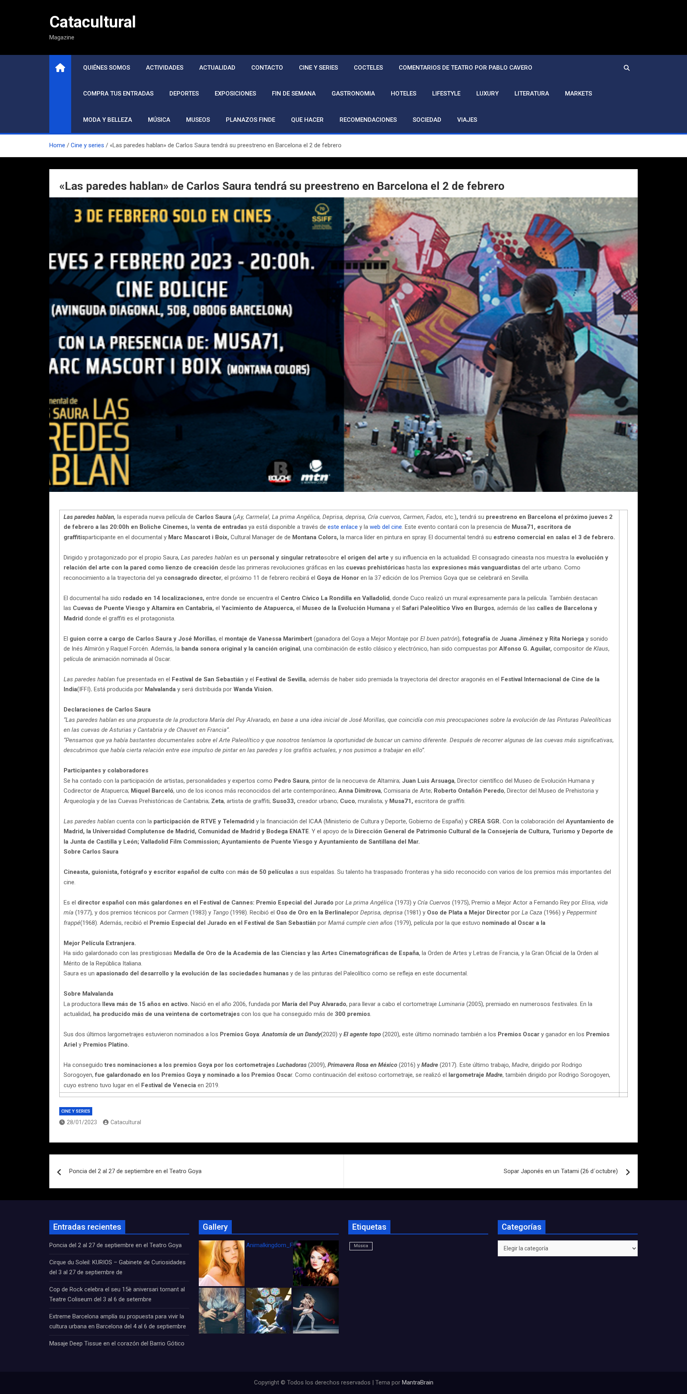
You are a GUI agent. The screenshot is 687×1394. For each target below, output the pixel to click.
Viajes (467, 119)
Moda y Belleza (107, 119)
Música (159, 119)
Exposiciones (235, 93)
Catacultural (92, 22)
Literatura (531, 93)
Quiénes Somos (106, 67)
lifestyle (446, 93)
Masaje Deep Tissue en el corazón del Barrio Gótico (117, 1343)
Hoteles (403, 93)
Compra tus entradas (118, 93)
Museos (198, 119)
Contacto (267, 67)
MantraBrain (417, 1382)
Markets (578, 93)
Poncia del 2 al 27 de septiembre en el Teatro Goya (135, 1171)
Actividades (164, 67)
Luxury (487, 93)
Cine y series (318, 67)
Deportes (184, 93)
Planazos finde (250, 119)
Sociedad (427, 119)
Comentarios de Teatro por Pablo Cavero (465, 67)
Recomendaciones (368, 119)
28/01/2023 (82, 1122)
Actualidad (217, 67)
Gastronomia (353, 93)
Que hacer (307, 119)
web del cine (386, 526)
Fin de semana (294, 93)
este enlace (343, 526)
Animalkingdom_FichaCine (280, 1245)
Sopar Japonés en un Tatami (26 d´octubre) (561, 1171)
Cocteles (368, 67)
